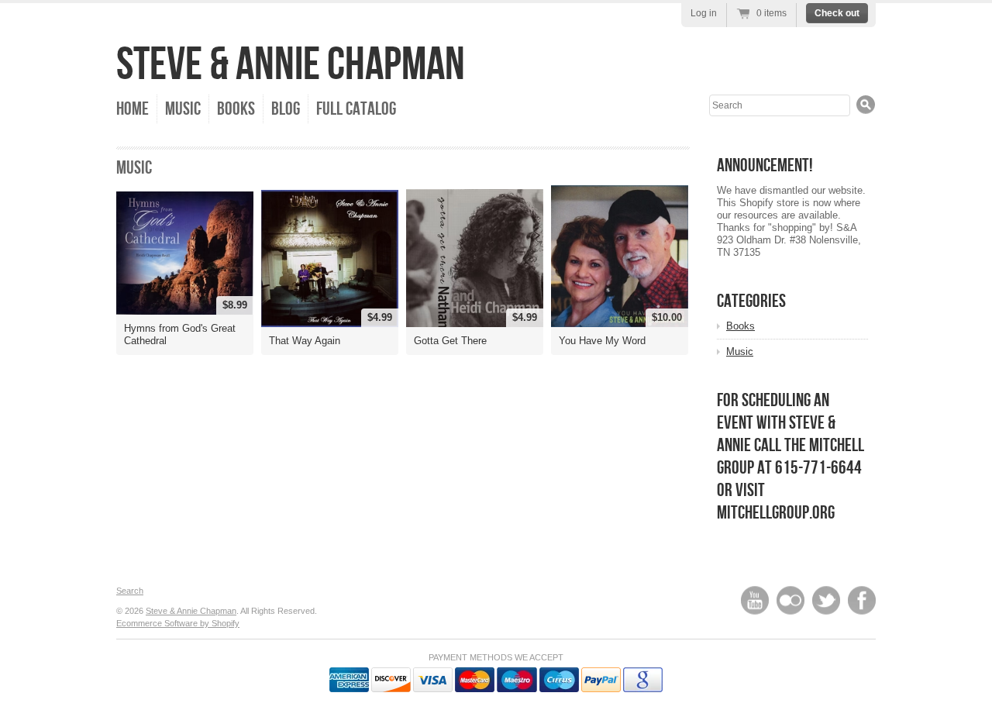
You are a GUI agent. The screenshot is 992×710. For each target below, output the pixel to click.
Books (236, 109)
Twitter (826, 600)
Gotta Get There (450, 340)
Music (183, 109)
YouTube (755, 600)
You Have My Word (602, 340)
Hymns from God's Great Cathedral (180, 334)
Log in (704, 13)
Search (129, 590)
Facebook (862, 600)
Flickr (790, 600)
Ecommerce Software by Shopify (177, 623)
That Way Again (304, 340)
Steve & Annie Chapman (290, 65)
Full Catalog (356, 109)
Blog (285, 109)
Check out (837, 13)
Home (132, 109)
